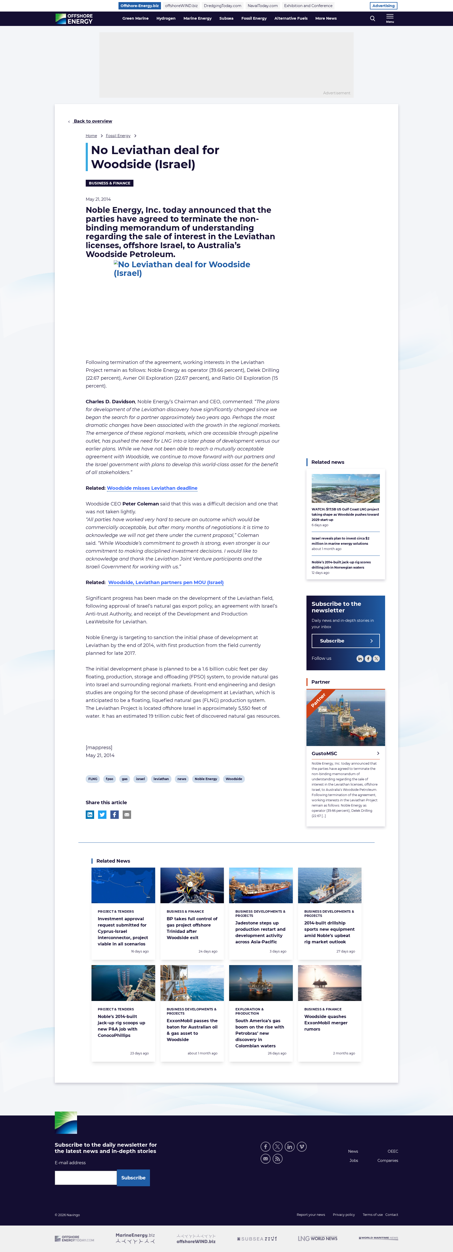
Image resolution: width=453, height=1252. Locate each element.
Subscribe (332, 641)
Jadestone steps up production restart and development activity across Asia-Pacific (260, 932)
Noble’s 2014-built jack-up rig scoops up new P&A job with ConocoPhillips (121, 1026)
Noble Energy (206, 780)
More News (326, 18)
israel (140, 780)
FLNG (92, 780)
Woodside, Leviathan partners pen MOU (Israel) (166, 582)
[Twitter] (376, 658)
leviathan (161, 780)
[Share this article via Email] (127, 814)
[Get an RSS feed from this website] (278, 1159)
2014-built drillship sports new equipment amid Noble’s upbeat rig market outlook (329, 932)
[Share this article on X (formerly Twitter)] (102, 814)
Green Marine (135, 18)
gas (126, 780)
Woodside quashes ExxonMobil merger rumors (326, 1023)
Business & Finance (109, 183)
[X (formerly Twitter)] (278, 1147)
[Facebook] (368, 658)
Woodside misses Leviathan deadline (152, 488)
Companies (388, 1160)
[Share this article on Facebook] (114, 814)
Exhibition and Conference (308, 5)
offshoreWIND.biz (181, 5)
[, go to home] (74, 19)
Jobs (354, 1160)
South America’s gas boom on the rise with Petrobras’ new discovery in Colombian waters (259, 1033)
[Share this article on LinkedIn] (90, 814)
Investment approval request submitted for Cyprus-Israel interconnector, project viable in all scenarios (123, 931)
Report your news (311, 1215)
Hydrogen (166, 18)
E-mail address (70, 1162)
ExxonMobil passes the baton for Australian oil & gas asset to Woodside (192, 1030)
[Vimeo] (302, 1147)
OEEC (393, 1151)
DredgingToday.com (222, 5)
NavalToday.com (263, 5)
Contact (391, 1215)
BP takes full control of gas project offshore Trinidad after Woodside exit (192, 928)
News (353, 1151)
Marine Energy (198, 18)
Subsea (226, 18)
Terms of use (373, 1215)
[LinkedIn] (360, 658)
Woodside (233, 780)
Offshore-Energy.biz (140, 5)
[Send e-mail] (266, 1159)
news (181, 780)
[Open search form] (373, 19)
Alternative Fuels (291, 18)
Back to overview (92, 121)
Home (91, 135)
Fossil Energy (254, 18)
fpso (110, 780)
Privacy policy (344, 1215)
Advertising (384, 5)
